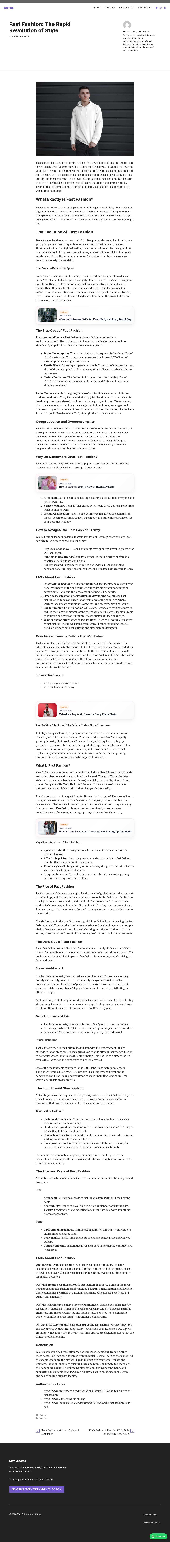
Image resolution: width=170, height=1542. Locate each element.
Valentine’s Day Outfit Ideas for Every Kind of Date (87, 714)
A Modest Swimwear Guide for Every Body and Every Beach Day (95, 319)
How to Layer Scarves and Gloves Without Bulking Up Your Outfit (95, 831)
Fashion (43, 1415)
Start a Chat (160, 1536)
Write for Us (126, 8)
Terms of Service (152, 1522)
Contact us (144, 8)
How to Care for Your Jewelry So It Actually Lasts (86, 486)
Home (97, 8)
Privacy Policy (150, 1514)
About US (110, 8)
